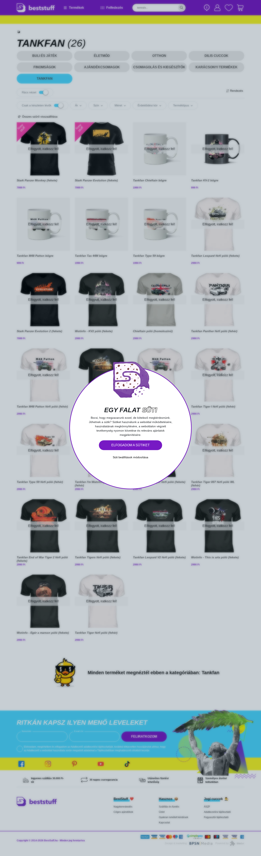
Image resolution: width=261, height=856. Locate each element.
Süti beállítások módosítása (130, 457)
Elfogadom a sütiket (130, 445)
